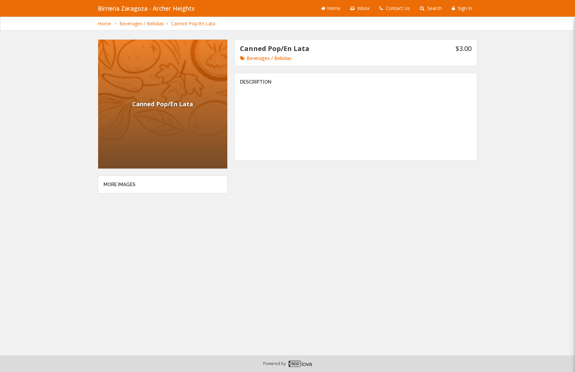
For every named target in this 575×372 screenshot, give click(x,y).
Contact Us (397, 8)
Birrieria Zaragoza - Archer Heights (146, 8)
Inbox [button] (362, 8)
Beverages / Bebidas (269, 58)
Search (434, 8)
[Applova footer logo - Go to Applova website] (300, 363)
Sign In (464, 8)
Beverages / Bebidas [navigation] (141, 23)
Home (333, 8)
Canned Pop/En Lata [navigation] (193, 23)
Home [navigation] (105, 23)
